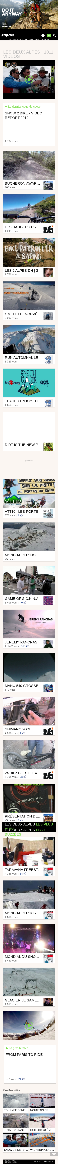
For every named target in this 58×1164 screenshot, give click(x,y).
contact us (48, 1162)
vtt (26, 39)
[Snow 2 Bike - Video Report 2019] (29, 79)
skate (31, 39)
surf (37, 39)
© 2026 (37, 1162)
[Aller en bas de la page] (54, 1154)
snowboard (18, 39)
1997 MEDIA (11, 1162)
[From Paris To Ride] (29, 1025)
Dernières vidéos (11, 1090)
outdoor (45, 39)
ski (10, 39)
